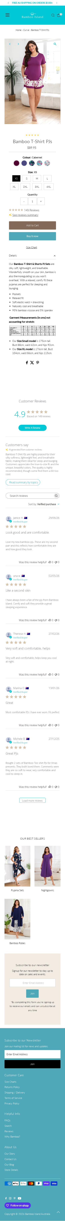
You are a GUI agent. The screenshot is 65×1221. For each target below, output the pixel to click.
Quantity (33, 194)
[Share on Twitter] (32, 363)
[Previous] (10, 44)
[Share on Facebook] (27, 363)
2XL (25, 186)
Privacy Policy (11, 1103)
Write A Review (32, 427)
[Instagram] (10, 1198)
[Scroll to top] (58, 1212)
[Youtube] (19, 1198)
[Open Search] (53, 15)
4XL (48, 186)
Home (18, 30)
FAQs (7, 1120)
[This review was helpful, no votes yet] (50, 562)
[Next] (18, 44)
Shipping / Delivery (14, 1092)
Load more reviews (32, 800)
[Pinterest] (14, 1198)
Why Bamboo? (12, 1136)
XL (14, 186)
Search (8, 1125)
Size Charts (10, 1081)
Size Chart (31, 247)
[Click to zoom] (55, 44)
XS (16, 178)
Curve (26, 30)
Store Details (11, 1169)
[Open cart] (58, 15)
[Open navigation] (7, 15)
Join (32, 993)
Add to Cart (32, 225)
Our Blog (9, 1164)
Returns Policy (12, 1086)
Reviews (8, 1131)
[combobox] (43, 504)
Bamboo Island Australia (37, 1213)
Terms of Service (13, 1097)
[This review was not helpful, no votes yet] (56, 562)
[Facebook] (6, 1198)
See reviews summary (25, 215)
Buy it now (32, 236)
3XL (37, 186)
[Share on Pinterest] (37, 363)
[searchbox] (29, 495)
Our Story (9, 1153)
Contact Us (10, 1159)
